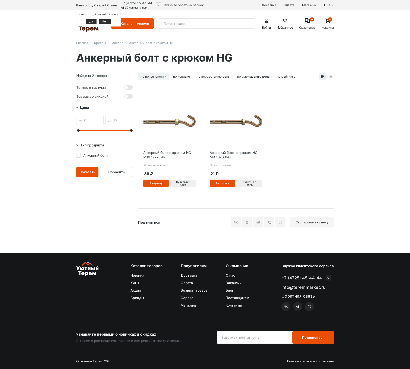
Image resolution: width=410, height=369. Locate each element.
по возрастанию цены (213, 76)
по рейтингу (286, 76)
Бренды (137, 298)
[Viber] (269, 222)
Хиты (134, 283)
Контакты (234, 305)
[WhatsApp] (280, 222)
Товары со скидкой (92, 96)
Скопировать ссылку (312, 222)
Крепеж (100, 43)
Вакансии (234, 283)
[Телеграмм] (297, 306)
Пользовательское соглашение (310, 361)
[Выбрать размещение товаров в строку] (330, 76)
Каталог (135, 23)
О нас (230, 275)
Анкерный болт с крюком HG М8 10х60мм (234, 155)
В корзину (156, 183)
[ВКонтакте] (236, 222)
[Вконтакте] (285, 306)
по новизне (181, 76)
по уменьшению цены (253, 76)
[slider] (78, 130)
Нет (105, 21)
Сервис (187, 298)
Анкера (117, 43)
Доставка (269, 5)
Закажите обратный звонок (183, 5)
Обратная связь (298, 296)
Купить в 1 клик (183, 183)
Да (91, 21)
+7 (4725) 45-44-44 (136, 3)
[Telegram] (258, 222)
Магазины (309, 5)
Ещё (327, 5)
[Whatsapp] (309, 306)
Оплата (289, 5)
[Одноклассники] (247, 222)
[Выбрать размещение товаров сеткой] (322, 76)
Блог (230, 290)
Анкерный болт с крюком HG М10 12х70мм (167, 155)
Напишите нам (137, 7)
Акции (135, 290)
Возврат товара (194, 290)
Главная (82, 43)
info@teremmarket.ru (303, 287)
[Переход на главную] (87, 286)
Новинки (137, 275)
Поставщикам (237, 298)
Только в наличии (91, 87)
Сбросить (116, 172)
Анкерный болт (95, 155)
